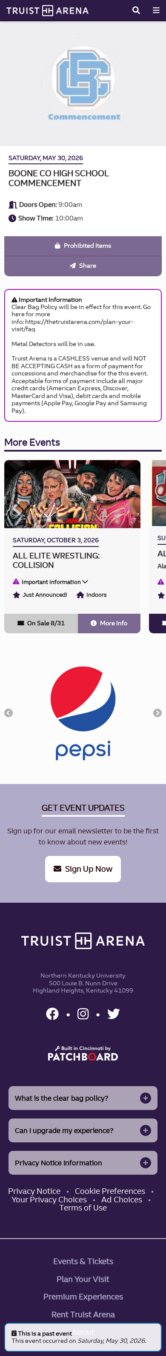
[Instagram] (84, 1014)
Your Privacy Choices (49, 1199)
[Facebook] (54, 1014)
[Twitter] (113, 1014)
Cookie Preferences (110, 1191)
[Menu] (156, 10)
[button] (8, 713)
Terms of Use (83, 1208)
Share (87, 265)
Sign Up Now (87, 869)
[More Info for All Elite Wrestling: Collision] (72, 546)
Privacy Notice (34, 1191)
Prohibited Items (87, 245)
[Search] (136, 10)
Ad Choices (121, 1199)
